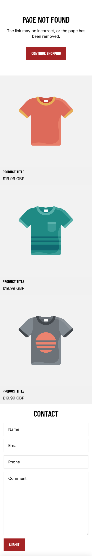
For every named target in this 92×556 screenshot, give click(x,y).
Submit (14, 544)
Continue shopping (46, 53)
